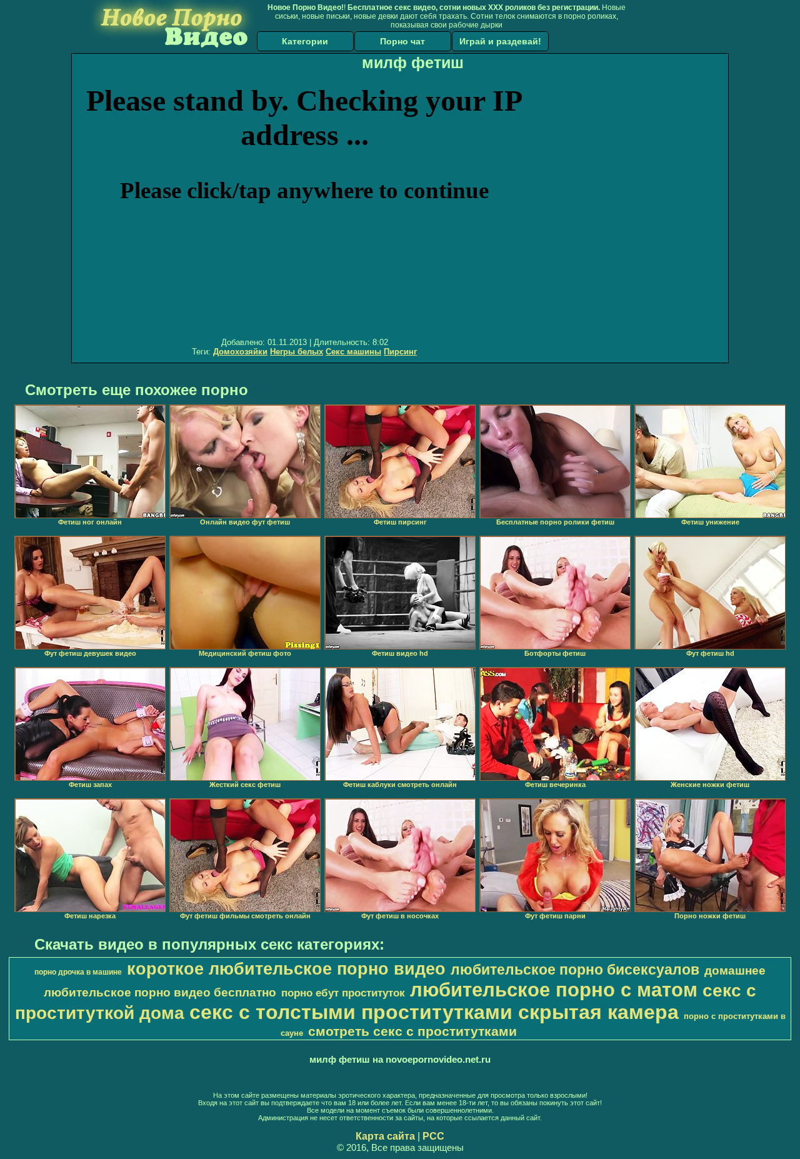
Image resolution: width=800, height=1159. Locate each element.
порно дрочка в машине (78, 972)
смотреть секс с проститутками (412, 1031)
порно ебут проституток (343, 992)
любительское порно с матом (554, 989)
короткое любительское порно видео (286, 969)
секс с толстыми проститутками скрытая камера (434, 1012)
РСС (433, 1136)
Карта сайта (385, 1136)
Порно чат (402, 41)
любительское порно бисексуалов (575, 969)
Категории (305, 41)
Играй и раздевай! (500, 41)
